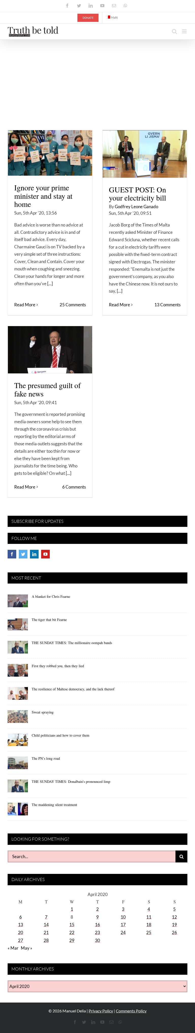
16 (97, 924)
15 (71, 924)
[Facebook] (12, 554)
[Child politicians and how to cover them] (18, 741)
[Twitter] (23, 554)
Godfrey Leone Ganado (136, 206)
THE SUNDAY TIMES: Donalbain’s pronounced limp (71, 781)
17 (123, 924)
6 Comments (74, 487)
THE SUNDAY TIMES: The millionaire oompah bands (72, 642)
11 (148, 917)
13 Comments (167, 304)
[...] (50, 283)
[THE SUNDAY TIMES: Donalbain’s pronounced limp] (18, 788)
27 (20, 940)
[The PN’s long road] (18, 764)
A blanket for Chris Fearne (51, 596)
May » (26, 948)
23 (97, 932)
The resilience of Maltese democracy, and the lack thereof (73, 689)
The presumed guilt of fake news (47, 389)
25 (148, 932)
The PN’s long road (46, 758)
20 (20, 932)
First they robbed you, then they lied (58, 665)
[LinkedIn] (34, 554)
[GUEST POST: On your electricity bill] (145, 154)
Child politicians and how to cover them (60, 735)
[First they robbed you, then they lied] (18, 672)
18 (148, 924)
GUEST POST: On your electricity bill (137, 194)
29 (71, 940)
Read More (24, 304)
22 (71, 932)
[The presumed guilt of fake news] (50, 349)
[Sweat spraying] (18, 718)
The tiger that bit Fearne (49, 619)
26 (174, 932)
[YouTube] (45, 554)
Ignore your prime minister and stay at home (43, 196)
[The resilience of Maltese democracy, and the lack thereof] (18, 695)
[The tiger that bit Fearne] (18, 626)
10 (123, 917)
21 (46, 932)
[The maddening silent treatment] (18, 811)
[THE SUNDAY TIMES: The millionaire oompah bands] (18, 649)
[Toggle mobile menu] (184, 31)
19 (174, 924)
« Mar (13, 948)
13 (20, 924)
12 (174, 917)
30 (97, 940)
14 (46, 924)
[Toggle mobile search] (174, 31)
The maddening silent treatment (54, 804)
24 (123, 932)
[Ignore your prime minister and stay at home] (50, 153)
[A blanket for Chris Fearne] (18, 603)
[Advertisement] (97, 77)
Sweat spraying (43, 712)
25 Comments (73, 304)
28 (46, 940)
